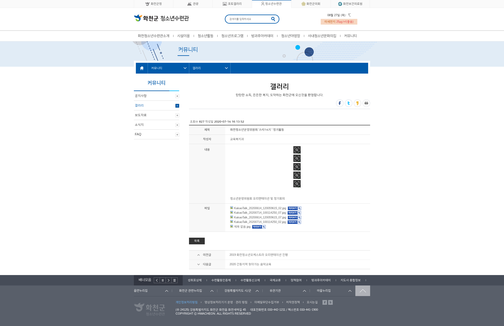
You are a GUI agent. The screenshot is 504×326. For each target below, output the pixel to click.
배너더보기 (175, 280)
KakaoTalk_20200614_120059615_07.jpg (260, 217)
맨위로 (362, 290)
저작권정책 (293, 302)
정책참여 (289, 280)
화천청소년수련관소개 (153, 36)
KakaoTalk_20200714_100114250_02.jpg (260, 222)
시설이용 (183, 36)
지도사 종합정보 (344, 280)
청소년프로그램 (232, 36)
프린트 (366, 103)
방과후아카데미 (262, 36)
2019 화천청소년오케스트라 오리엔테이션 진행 (259, 255)
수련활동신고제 (243, 280)
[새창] (294, 208)
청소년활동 (205, 36)
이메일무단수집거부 (266, 302)
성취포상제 (188, 280)
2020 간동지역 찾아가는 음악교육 (250, 264)
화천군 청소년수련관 (161, 17)
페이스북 (340, 103)
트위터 (348, 103)
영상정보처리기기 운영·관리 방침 (226, 302)
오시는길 (312, 302)
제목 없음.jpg (242, 226)
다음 (169, 280)
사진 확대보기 (297, 149)
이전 (157, 280)
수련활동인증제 (214, 280)
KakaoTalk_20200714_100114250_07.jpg (260, 212)
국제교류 (268, 280)
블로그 (330, 302)
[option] (188, 280)
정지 (163, 280)
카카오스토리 (357, 103)
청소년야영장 (290, 36)
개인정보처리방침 (187, 302)
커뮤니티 (350, 36)
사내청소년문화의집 (322, 36)
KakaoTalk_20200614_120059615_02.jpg (260, 208)
